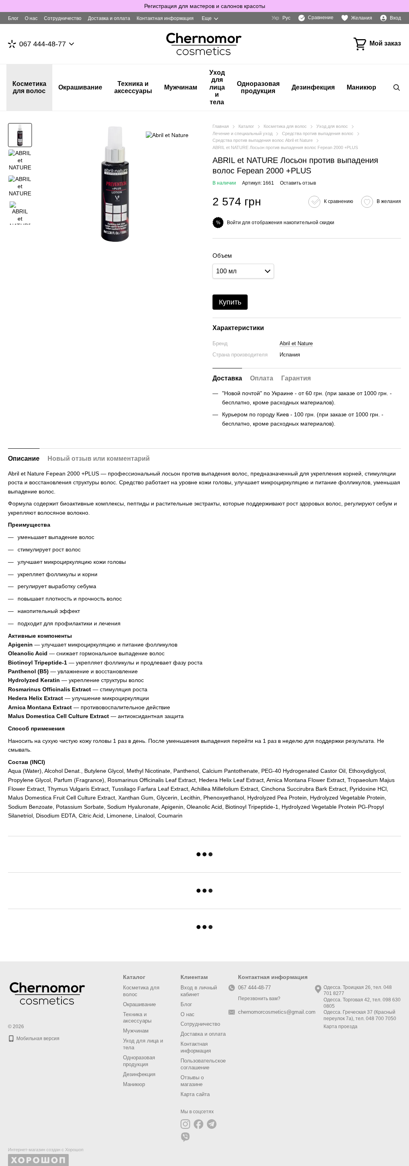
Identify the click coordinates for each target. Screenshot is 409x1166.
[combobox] (243, 271)
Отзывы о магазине (192, 1080)
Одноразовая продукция (258, 87)
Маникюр (361, 87)
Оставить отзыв (298, 183)
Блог (13, 18)
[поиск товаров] (396, 87)
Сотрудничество (62, 18)
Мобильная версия (37, 1038)
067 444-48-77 (42, 44)
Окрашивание (80, 87)
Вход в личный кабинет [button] (199, 991)
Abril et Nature (296, 343)
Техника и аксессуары (133, 87)
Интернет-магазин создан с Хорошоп (45, 1149)
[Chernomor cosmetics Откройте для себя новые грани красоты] (48, 993)
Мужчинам (180, 87)
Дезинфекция (313, 87)
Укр (275, 18)
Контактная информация (165, 18)
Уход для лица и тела (217, 87)
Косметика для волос (29, 87)
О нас (31, 18)
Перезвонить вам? (259, 998)
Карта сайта (195, 1094)
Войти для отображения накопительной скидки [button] (280, 222)
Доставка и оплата (109, 18)
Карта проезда (340, 1026)
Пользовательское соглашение (203, 1064)
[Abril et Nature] (167, 135)
